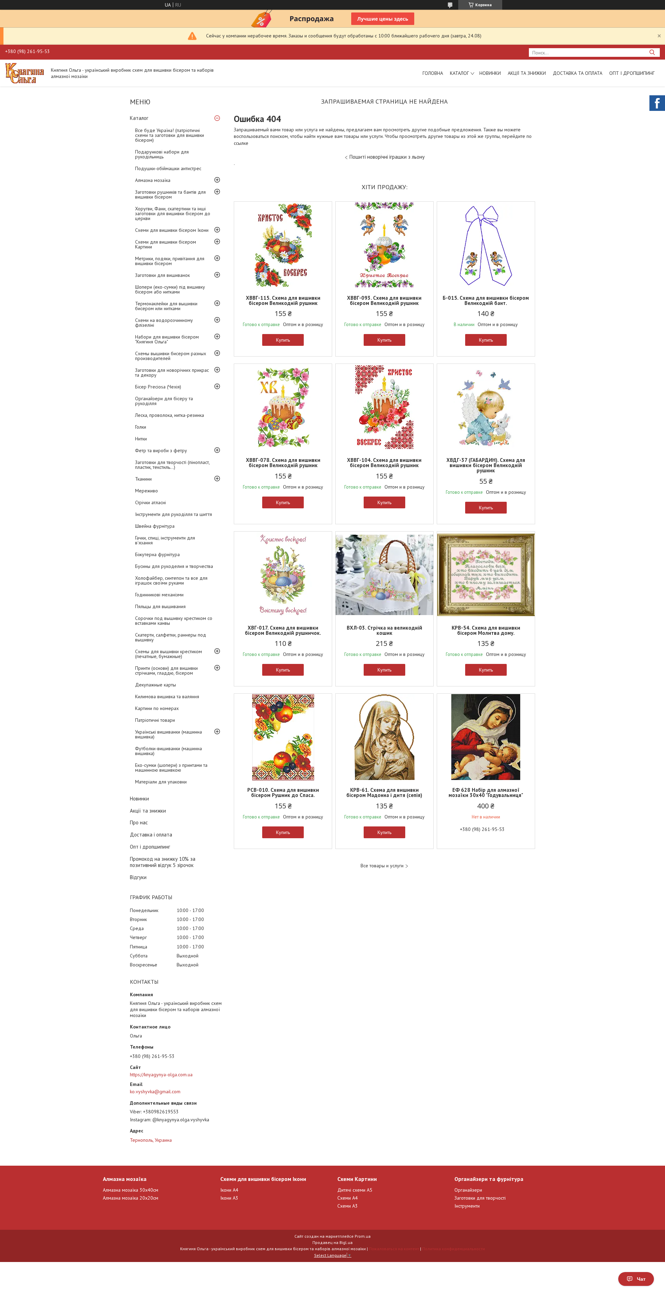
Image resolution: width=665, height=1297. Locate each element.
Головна (433, 73)
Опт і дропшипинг (632, 73)
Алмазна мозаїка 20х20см (130, 1198)
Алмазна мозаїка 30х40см (130, 1190)
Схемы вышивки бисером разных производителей (170, 355)
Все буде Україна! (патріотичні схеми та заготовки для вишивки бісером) (169, 135)
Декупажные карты (155, 685)
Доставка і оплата (151, 834)
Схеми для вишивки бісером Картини (165, 244)
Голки (140, 427)
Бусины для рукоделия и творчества (174, 566)
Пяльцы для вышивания (160, 606)
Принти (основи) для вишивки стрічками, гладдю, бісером (166, 670)
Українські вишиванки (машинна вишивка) (168, 734)
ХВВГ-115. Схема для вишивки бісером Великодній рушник (283, 300)
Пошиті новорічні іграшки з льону (387, 157)
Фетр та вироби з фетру (161, 450)
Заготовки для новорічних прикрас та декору (172, 372)
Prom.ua (363, 1236)
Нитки (141, 439)
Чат (641, 1279)
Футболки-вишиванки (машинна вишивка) (168, 750)
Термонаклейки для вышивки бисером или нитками (166, 306)
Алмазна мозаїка (152, 180)
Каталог (459, 73)
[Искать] (652, 52)
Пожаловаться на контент (394, 1248)
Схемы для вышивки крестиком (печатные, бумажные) (168, 653)
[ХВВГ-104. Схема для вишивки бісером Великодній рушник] (384, 407)
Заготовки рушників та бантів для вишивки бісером (170, 194)
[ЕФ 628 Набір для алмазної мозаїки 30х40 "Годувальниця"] (486, 737)
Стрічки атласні (150, 502)
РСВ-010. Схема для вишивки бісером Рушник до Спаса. (283, 792)
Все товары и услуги (382, 866)
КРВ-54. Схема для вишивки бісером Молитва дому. (486, 630)
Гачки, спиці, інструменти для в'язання (165, 540)
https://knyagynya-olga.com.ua (161, 1074)
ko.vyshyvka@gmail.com (155, 1091)
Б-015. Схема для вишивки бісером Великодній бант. (486, 300)
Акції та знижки (527, 73)
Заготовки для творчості (480, 1198)
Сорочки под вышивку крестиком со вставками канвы (173, 620)
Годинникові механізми (159, 594)
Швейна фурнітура (155, 526)
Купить (283, 340)
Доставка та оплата (577, 73)
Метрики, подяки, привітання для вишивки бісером (169, 260)
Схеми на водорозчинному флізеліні (164, 322)
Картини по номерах (157, 708)
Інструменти (467, 1206)
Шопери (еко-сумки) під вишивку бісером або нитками (170, 289)
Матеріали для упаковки (161, 782)
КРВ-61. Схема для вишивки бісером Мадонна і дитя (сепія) (384, 792)
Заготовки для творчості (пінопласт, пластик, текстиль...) (172, 464)
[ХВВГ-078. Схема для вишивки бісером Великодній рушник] (283, 407)
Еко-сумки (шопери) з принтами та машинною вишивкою (171, 767)
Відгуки (138, 877)
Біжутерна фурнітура (157, 554)
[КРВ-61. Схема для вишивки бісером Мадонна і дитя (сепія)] (384, 737)
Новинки (490, 73)
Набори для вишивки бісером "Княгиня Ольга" (167, 339)
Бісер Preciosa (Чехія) (158, 387)
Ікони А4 (229, 1190)
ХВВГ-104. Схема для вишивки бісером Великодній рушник (384, 462)
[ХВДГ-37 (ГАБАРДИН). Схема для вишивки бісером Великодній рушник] (486, 407)
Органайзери (468, 1190)
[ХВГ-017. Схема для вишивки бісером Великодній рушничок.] (283, 575)
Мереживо (146, 491)
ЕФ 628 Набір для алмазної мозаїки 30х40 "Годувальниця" (486, 792)
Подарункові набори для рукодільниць (162, 154)
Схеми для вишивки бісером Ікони (172, 230)
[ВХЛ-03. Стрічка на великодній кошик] (384, 575)
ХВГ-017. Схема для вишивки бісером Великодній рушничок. (283, 630)
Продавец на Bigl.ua (332, 1242)
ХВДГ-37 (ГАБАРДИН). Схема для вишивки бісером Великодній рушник (485, 465)
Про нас (139, 822)
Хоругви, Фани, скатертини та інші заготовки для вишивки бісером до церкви (172, 213)
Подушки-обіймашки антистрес (168, 168)
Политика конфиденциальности (453, 1248)
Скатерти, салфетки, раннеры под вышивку (170, 637)
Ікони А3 (229, 1198)
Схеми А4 (347, 1198)
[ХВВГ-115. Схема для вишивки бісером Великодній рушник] (283, 245)
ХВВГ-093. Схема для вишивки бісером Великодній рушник (384, 300)
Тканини (143, 479)
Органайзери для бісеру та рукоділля (164, 400)
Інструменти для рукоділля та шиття (173, 514)
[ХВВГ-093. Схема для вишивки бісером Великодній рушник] (384, 245)
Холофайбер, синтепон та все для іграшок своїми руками (171, 580)
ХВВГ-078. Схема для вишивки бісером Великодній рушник (283, 462)
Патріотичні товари (155, 720)
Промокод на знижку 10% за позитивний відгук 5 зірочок (162, 862)
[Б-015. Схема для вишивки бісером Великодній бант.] (486, 245)
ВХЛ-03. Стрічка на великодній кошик (384, 630)
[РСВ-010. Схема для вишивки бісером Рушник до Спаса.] (283, 737)
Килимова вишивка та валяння (167, 696)
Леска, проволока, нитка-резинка (169, 415)
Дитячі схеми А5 (354, 1190)
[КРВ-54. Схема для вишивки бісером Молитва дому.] (486, 575)
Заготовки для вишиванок (162, 275)
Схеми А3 (347, 1206)
